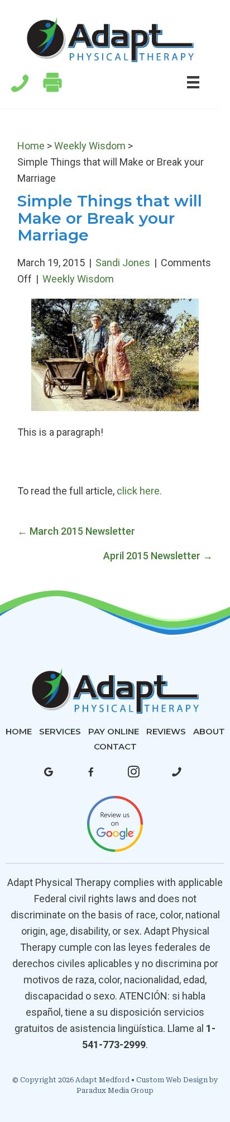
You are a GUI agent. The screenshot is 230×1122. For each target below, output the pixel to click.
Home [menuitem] (19, 731)
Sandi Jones (122, 262)
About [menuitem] (209, 731)
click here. (139, 491)
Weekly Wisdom (90, 146)
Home (31, 146)
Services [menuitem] (60, 731)
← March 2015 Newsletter (76, 531)
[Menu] (193, 81)
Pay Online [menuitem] (113, 731)
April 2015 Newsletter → (158, 556)
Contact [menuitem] (115, 746)
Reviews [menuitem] (166, 731)
